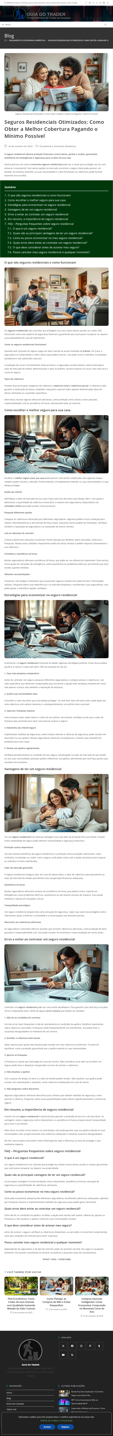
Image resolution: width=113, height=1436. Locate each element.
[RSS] (72, 1355)
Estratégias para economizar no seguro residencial (37, 205)
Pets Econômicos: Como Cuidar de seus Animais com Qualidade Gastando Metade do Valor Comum (21, 1303)
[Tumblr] (99, 1346)
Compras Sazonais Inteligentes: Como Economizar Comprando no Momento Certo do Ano (91, 1305)
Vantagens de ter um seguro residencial (31, 209)
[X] (63, 1346)
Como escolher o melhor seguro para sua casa (35, 200)
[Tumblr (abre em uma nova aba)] (100, 2)
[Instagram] (81, 1346)
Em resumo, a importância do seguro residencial (36, 219)
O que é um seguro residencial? (30, 228)
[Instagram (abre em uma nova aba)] (97, 2)
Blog (9, 1398)
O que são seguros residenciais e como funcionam (38, 195)
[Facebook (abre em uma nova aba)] (90, 2)
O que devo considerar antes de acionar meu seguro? (43, 247)
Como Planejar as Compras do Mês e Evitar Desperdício (56, 1302)
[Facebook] (72, 1346)
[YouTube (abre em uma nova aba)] (104, 2)
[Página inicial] (5, 40)
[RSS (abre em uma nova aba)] (107, 2)
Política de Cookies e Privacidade (56, 1420)
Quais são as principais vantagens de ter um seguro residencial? (50, 233)
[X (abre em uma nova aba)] (86, 2)
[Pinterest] (90, 1346)
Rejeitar (65, 1426)
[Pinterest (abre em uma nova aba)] (93, 2)
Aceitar (47, 1426)
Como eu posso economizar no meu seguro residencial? (45, 238)
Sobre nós (11, 1409)
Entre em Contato (15, 1403)
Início (9, 1392)
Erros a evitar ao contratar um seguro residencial (36, 214)
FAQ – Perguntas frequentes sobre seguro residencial (39, 224)
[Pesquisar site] (105, 24)
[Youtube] (63, 1355)
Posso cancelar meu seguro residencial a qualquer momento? (49, 252)
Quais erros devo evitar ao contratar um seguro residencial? (47, 242)
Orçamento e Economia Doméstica (58, 146)
